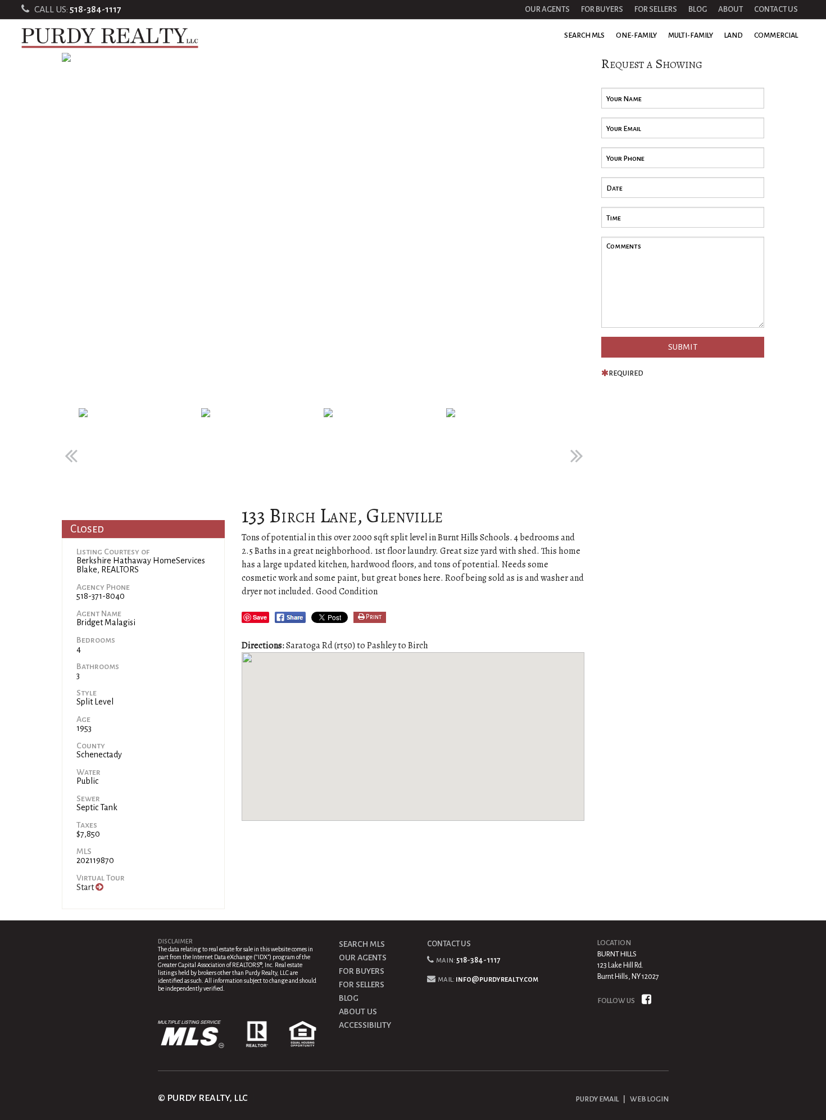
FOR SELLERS (655, 9)
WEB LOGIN (649, 1099)
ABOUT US (358, 1011)
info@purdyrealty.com (497, 979)
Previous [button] (70, 449)
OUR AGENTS (547, 9)
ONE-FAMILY (636, 35)
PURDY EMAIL (597, 1099)
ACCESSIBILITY (365, 1024)
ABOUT (730, 9)
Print (373, 617)
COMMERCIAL (776, 35)
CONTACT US (776, 9)
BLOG (697, 9)
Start (86, 887)
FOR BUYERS (602, 9)
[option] (323, 230)
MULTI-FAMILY (690, 35)
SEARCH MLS (584, 35)
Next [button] (576, 449)
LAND (733, 35)
